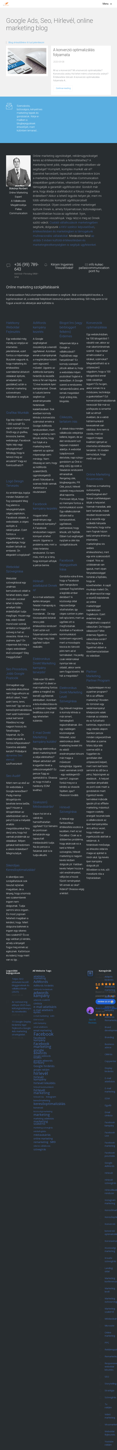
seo (53, 1142)
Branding (109, 1037)
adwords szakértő (42, 1000)
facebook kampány (40, 1039)
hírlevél (41, 1073)
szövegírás (40, 1149)
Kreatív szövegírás (110, 1259)
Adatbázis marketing (110, 988)
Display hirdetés (109, 1069)
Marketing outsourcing (111, 1300)
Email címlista (108, 1114)
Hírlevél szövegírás (110, 1181)
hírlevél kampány (40, 1078)
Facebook (43, 1034)
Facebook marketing (42, 1045)
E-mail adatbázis (110, 1080)
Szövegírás (110, 1397)
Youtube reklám (109, 1443)
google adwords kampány (43, 1061)
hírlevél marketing (42, 1092)
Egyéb (108, 1105)
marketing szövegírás (43, 1128)
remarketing (41, 1142)
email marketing (43, 1030)
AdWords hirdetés (44, 985)
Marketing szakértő (110, 1310)
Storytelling (111, 1383)
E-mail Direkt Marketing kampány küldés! (45, 737)
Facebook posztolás (110, 1154)
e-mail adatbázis (45, 1007)
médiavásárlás (42, 1134)
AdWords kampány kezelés (39, 327)
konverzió (38, 1107)
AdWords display (109, 998)
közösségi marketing (43, 1111)
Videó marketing (110, 1416)
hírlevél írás (39, 1097)
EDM (107, 1098)
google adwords (40, 1052)
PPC (107, 1342)
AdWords (41, 982)
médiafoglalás (40, 1131)
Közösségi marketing (110, 1249)
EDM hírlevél (39, 1020)
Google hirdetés (44, 1066)
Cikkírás (108, 1054)
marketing (42, 1114)
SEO (107, 1376)
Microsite (109, 1325)
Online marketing (110, 1334)
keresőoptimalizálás (49, 1104)
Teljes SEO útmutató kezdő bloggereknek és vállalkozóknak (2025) (20, 985)
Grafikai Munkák (17, 413)
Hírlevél (109, 1172)
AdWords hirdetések (43, 989)
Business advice (109, 1046)
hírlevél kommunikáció (44, 1087)
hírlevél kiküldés (44, 1083)
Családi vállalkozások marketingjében (74, 222)
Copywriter (110, 1061)
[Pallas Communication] (6, 4)
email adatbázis (41, 1027)
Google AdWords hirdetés (42, 1057)
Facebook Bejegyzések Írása (68, 565)
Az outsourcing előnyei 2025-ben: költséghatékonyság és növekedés (22, 1006)
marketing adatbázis (44, 1118)
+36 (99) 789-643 (26, 267)
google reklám (41, 1069)
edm (52, 1016)
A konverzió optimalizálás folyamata (74, 52)
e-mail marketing (41, 1016)
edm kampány (40, 1023)
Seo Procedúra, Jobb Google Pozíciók (16, 673)
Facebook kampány (110, 1124)
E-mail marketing (110, 1090)
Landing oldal (109, 1270)
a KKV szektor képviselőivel (76, 227)
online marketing (43, 1138)
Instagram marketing (110, 1201)
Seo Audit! (13, 776)
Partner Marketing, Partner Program (98, 676)
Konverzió (110, 1223)
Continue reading (63, 88)
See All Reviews (92, 1021)
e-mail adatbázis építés (43, 1011)
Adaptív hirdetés (109, 978)
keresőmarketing (42, 1100)
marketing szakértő (41, 1122)
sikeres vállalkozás (42, 1146)
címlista (38, 1003)
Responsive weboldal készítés (111, 1366)
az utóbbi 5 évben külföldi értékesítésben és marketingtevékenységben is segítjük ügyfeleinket (64, 240)
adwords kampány (42, 994)
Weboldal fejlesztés (110, 1433)
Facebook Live (110, 1134)
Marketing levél (110, 1290)
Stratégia (109, 1390)
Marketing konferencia (111, 1280)
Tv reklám (108, 1406)
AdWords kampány (109, 1008)
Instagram (51, 1097)
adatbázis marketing (40, 977)
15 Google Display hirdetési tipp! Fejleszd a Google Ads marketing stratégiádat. (21, 1028)
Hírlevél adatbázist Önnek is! (45, 585)
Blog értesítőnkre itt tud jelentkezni (26, 42)
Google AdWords (109, 1164)
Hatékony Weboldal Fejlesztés (13, 327)
